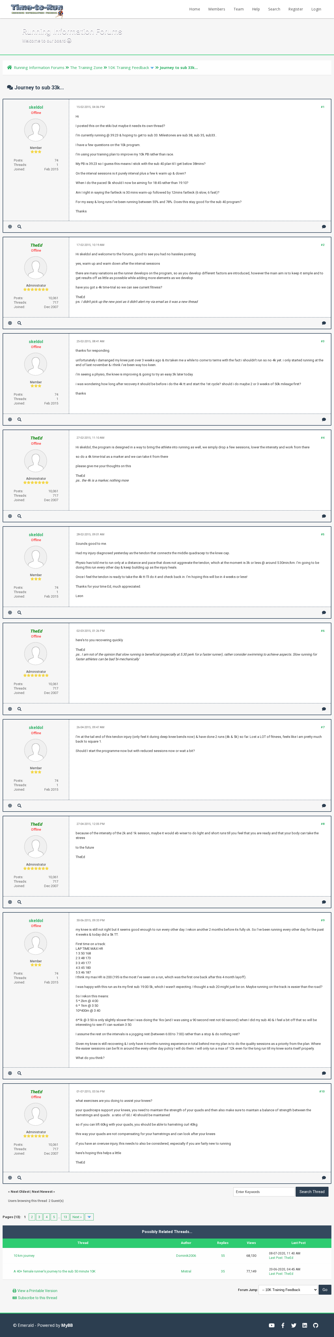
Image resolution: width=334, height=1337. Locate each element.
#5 (322, 534)
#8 (322, 824)
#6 (322, 631)
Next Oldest (20, 1192)
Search (274, 9)
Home (194, 9)
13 (65, 1217)
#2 (322, 245)
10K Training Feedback (128, 67)
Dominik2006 (186, 1256)
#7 (322, 727)
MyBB (67, 1325)
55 (223, 1256)
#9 (322, 920)
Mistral (186, 1271)
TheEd (288, 1258)
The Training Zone (86, 67)
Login (316, 9)
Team (239, 9)
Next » (77, 1217)
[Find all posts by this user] (19, 226)
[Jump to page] (89, 1216)
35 (223, 1271)
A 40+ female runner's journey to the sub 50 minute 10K (55, 1271)
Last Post (276, 1258)
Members (216, 9)
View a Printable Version (37, 1291)
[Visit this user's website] (10, 226)
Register (295, 9)
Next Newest (42, 1192)
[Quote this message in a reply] (324, 226)
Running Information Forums (39, 67)
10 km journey (24, 1256)
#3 (322, 341)
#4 (322, 437)
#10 (321, 1091)
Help (256, 9)
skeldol (36, 107)
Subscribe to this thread (37, 1298)
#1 (322, 107)
